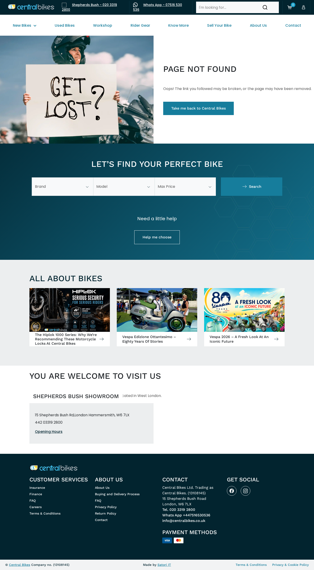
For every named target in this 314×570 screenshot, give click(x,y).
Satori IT (164, 565)
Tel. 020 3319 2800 (178, 509)
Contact (101, 520)
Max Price (166, 186)
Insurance (37, 487)
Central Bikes (19, 565)
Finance (35, 494)
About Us (102, 487)
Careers (35, 507)
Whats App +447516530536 (186, 515)
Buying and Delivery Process (117, 494)
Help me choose (157, 237)
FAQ (32, 500)
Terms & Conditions (44, 513)
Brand (40, 186)
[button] (265, 7)
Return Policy (105, 513)
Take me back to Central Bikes (198, 108)
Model (101, 186)
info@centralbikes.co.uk (183, 520)
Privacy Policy (106, 507)
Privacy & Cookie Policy (290, 565)
